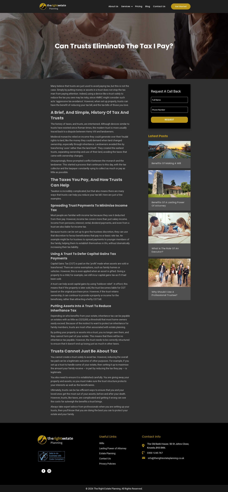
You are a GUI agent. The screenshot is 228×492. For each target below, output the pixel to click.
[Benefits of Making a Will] (169, 149)
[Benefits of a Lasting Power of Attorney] (169, 183)
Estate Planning (107, 453)
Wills (101, 443)
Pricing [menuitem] (138, 6)
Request (169, 119)
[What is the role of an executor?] (169, 228)
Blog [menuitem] (147, 6)
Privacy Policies (107, 463)
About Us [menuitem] (113, 6)
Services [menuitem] (125, 6)
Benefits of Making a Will (166, 163)
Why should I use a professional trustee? (164, 293)
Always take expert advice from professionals (75, 406)
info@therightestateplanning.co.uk (166, 458)
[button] (132, 6)
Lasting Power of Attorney (112, 448)
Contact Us (105, 458)
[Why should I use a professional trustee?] (169, 272)
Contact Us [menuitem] (159, 6)
